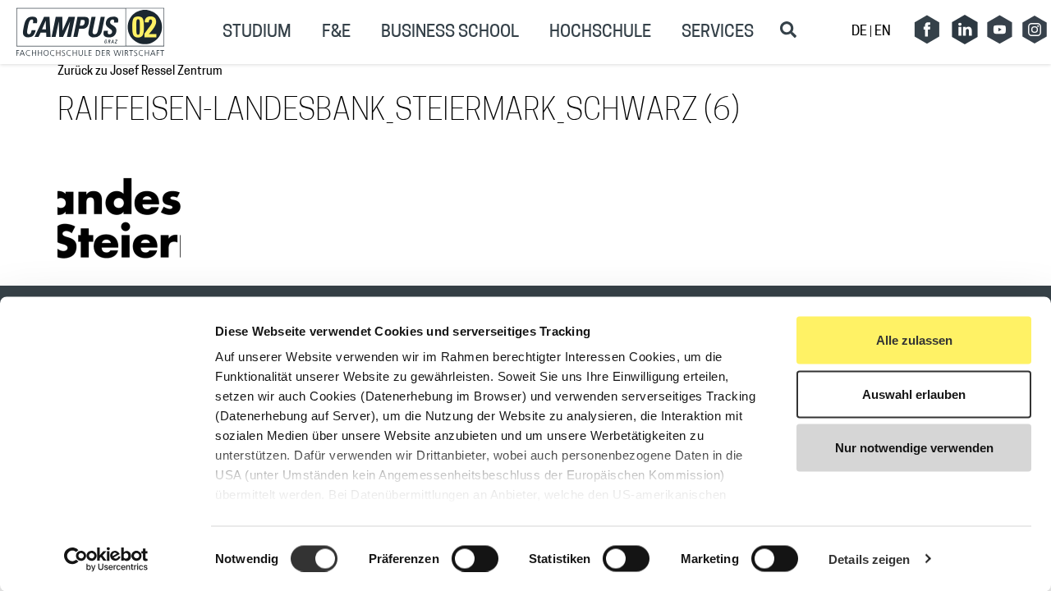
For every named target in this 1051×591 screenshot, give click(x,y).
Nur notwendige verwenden (914, 448)
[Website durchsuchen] (788, 29)
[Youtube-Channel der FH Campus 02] (999, 29)
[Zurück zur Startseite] (90, 32)
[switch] (475, 558)
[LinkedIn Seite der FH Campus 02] (965, 29)
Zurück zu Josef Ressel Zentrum (140, 72)
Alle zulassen (914, 340)
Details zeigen (869, 559)
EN (882, 32)
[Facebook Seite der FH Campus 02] (927, 29)
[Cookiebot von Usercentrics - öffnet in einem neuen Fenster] (106, 559)
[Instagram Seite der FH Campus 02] (1034, 29)
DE (860, 32)
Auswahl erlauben (914, 394)
